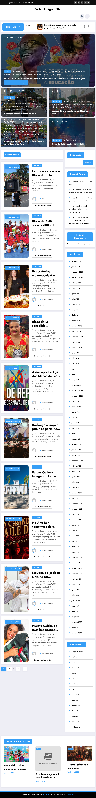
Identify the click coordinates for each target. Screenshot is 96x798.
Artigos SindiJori (77, 651)
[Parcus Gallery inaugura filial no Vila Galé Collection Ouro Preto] (16, 487)
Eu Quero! (75, 695)
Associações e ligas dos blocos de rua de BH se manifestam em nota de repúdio (45, 374)
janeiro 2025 (76, 331)
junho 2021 (75, 536)
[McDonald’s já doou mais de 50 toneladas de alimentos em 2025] (16, 588)
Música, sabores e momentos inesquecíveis (46, 766)
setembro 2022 (77, 471)
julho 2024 (75, 358)
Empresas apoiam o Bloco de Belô (20, 113)
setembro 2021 (77, 520)
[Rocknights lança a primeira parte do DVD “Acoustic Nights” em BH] (16, 438)
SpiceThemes (70, 794)
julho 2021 (75, 530)
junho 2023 (76, 423)
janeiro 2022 (76, 498)
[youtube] (88, 2)
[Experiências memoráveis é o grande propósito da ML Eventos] (16, 286)
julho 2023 (75, 417)
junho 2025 (76, 304)
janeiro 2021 (76, 563)
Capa (73, 662)
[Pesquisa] (82, 16)
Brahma (30, 101)
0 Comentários (47, 199)
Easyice (68, 104)
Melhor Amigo (76, 711)
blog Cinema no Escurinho (17, 101)
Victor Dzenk (59, 107)
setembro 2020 (77, 584)
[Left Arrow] (84, 27)
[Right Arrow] (88, 27)
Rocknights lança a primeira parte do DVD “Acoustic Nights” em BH (45, 427)
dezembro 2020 (77, 568)
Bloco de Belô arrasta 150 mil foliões (69, 144)
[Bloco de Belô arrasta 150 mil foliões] (67, 132)
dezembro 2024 (77, 336)
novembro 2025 (77, 277)
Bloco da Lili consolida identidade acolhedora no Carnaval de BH (43, 324)
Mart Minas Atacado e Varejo (26, 103)
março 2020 (76, 617)
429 (18, 669)
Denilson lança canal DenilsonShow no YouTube (15, 775)
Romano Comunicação (28, 74)
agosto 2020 (76, 590)
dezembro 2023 (77, 390)
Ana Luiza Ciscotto (25, 98)
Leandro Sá (76, 104)
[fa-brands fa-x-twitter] (79, 2)
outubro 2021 (76, 514)
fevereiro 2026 (77, 261)
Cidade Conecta (21, 119)
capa (36, 101)
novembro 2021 (77, 509)
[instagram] (85, 2)
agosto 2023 (76, 412)
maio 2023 (75, 428)
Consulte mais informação (42, 205)
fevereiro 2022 (77, 493)
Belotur (35, 98)
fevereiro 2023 (77, 444)
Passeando (75, 716)
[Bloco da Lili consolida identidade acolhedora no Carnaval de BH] (16, 336)
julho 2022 (75, 482)
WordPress (46, 794)
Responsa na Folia (10, 134)
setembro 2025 (77, 288)
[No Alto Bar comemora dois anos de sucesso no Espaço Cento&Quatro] (16, 537)
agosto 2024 (76, 353)
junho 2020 (76, 600)
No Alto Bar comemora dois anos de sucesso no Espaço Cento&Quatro (46, 525)
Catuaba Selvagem (58, 104)
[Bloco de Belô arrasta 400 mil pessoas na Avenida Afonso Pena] (16, 236)
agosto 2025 (76, 293)
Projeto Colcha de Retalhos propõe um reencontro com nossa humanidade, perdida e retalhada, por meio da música (46, 628)
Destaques (9, 98)
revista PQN (16, 110)
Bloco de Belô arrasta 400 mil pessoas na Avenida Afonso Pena (24, 142)
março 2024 (76, 380)
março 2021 (76, 552)
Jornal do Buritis (30, 125)
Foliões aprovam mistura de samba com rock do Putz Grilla (77, 770)
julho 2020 (75, 595)
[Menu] (8, 16)
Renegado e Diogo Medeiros (28, 131)
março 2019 (76, 627)
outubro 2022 (76, 466)
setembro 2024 (77, 347)
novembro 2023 (77, 396)
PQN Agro (75, 721)
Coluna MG (75, 668)
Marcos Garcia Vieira (35, 128)
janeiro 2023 (76, 450)
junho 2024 (76, 363)
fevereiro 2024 (77, 385)
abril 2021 (75, 547)
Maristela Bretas (9, 103)
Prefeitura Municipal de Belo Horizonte (22, 107)
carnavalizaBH (86, 101)
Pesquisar (75, 154)
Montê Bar (15, 74)
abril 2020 (75, 611)
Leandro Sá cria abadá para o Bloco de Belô (70, 112)
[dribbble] (82, 2)
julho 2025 (75, 299)
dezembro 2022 (77, 455)
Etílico (74, 689)
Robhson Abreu (27, 110)
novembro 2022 (77, 460)
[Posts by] (92, 37)
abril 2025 (75, 315)
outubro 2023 (76, 401)
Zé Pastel (68, 107)
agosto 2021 (76, 525)
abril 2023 (75, 433)
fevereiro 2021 (77, 557)
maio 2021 (75, 541)
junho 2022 (76, 487)
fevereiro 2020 (77, 622)
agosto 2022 (76, 476)
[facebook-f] (75, 2)
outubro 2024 (76, 342)
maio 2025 (75, 310)
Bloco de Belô (71, 101)
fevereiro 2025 (77, 326)
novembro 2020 (77, 573)
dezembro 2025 (77, 272)
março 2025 (76, 320)
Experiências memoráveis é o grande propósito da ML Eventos (42, 26)
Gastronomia (76, 705)
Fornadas (75, 700)
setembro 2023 (77, 407)
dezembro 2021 (77, 503)
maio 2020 (75, 606)
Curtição (37, 419)
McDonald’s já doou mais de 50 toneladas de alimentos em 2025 (46, 575)
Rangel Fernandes (10, 131)
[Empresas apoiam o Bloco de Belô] (16, 185)
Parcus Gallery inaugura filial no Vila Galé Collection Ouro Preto (46, 474)
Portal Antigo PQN (47, 9)
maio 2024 (75, 369)
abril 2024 (75, 374)
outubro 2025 (76, 283)
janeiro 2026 (76, 266)
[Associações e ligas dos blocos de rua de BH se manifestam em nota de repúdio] (16, 388)
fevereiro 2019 (77, 633)
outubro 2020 (76, 579)
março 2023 (76, 439)
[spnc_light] (87, 16)
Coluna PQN (76, 673)
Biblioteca (75, 657)
